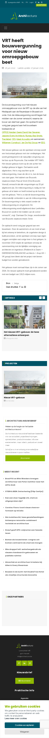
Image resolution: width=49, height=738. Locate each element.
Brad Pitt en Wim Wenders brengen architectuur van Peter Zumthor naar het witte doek (24, 481)
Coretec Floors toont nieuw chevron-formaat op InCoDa (22, 509)
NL (23, 2)
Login (31, 2)
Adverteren (41, 5)
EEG (43, 142)
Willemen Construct (11, 142)
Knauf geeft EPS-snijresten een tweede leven (23, 531)
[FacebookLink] (36, 2)
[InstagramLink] (42, 2)
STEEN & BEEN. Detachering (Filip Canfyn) (24, 491)
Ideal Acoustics (23, 139)
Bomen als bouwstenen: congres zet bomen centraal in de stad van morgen (23, 541)
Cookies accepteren (24, 725)
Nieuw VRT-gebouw (14, 397)
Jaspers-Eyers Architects (13, 136)
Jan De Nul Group (29, 142)
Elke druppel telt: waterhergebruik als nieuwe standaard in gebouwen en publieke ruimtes (23, 552)
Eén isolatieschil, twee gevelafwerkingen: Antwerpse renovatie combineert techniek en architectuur (24, 520)
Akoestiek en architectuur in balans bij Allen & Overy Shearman (23, 564)
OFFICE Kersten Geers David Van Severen (21, 132)
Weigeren (24, 732)
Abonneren (25, 458)
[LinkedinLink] (39, 2)
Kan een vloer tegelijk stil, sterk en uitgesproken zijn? (21, 499)
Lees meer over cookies (16, 718)
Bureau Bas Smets (33, 136)
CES (14, 139)
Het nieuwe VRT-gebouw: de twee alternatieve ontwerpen (21, 334)
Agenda (24, 698)
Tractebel (6, 139)
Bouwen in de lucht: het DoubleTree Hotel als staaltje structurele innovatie (24, 573)
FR (27, 2)
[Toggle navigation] (5, 28)
